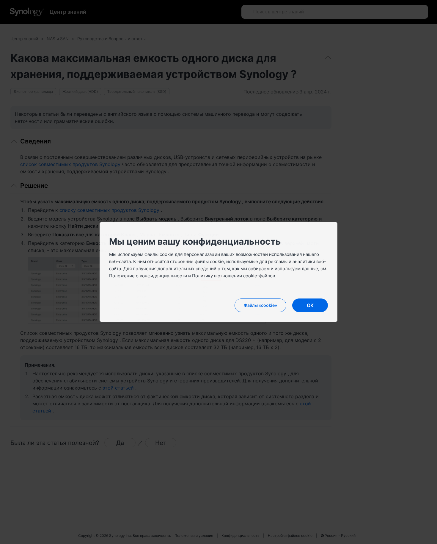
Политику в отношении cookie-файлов (233, 276)
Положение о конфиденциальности (148, 276)
